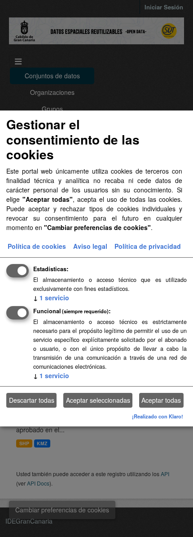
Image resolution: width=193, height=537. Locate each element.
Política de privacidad (147, 245)
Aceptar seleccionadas (98, 400)
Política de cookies (37, 245)
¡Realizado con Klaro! (157, 416)
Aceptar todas (161, 400)
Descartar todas (31, 400)
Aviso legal (90, 245)
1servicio (51, 297)
